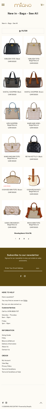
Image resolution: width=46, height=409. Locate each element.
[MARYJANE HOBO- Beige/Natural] (34, 111)
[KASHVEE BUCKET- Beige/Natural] (34, 177)
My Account (6, 360)
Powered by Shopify (25, 406)
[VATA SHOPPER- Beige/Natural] (12, 111)
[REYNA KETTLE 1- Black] (34, 144)
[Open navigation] (7, 5)
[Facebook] (20, 276)
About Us (5, 347)
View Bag (5, 363)
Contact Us (6, 350)
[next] (28, 239)
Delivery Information (9, 344)
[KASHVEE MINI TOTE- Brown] (12, 177)
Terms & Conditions (9, 369)
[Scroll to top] (41, 402)
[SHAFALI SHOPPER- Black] (12, 79)
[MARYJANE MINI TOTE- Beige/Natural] (12, 144)
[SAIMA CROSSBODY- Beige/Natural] (12, 210)
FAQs (25, 300)
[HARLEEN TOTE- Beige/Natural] (34, 46)
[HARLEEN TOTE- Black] (12, 46)
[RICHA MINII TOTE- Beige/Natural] (34, 210)
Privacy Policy (7, 366)
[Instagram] (25, 276)
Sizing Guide (6, 335)
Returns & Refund (8, 341)
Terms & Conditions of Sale (11, 372)
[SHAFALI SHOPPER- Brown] (34, 79)
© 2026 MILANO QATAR (10, 406)
